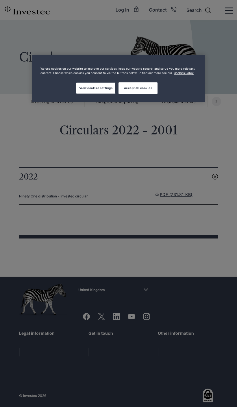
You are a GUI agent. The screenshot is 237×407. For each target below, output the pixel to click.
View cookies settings (95, 88)
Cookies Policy (184, 73)
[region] (118, 78)
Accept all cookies (138, 88)
